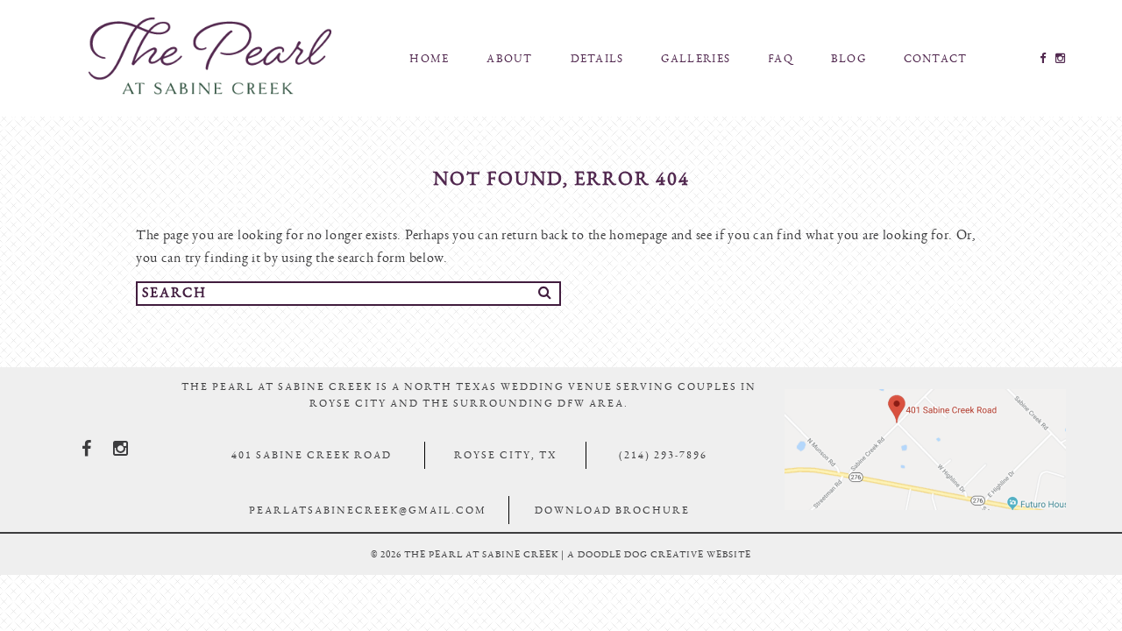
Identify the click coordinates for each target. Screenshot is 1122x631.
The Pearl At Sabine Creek (209, 56)
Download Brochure (612, 510)
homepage (638, 235)
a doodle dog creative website (659, 554)
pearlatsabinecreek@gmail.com (367, 510)
